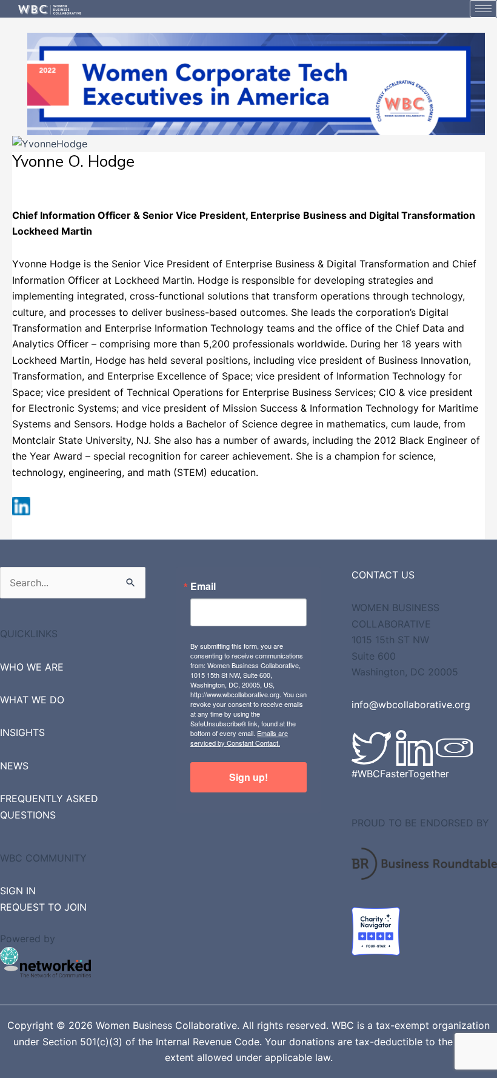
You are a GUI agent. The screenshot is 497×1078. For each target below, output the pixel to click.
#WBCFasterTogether (400, 774)
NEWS (14, 766)
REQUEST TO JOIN (43, 907)
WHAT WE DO (32, 700)
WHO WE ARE (32, 667)
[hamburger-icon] (483, 9)
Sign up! (248, 777)
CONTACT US (383, 575)
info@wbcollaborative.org (411, 704)
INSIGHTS (22, 732)
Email (203, 586)
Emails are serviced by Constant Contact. (239, 738)
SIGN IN (18, 891)
